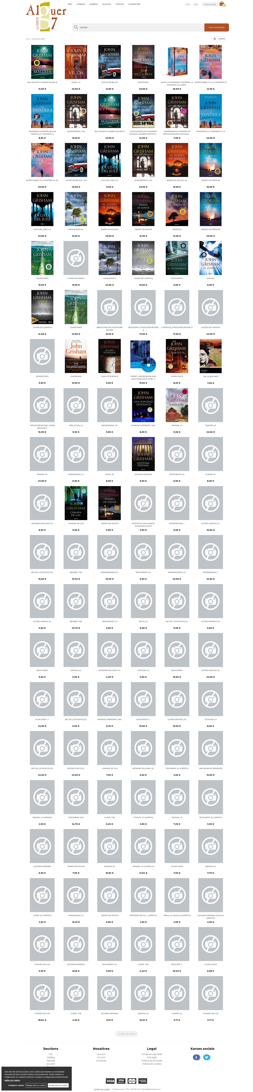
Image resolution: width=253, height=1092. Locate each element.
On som (120, 4)
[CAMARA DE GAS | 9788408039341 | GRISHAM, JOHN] (109, 748)
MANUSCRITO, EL (76, 229)
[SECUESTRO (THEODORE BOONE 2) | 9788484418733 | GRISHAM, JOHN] (143, 307)
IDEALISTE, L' (177, 964)
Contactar (134, 4)
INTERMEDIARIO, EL (109, 572)
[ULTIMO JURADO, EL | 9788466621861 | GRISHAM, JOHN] (42, 601)
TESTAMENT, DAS (76, 817)
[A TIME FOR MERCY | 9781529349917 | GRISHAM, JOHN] (76, 258)
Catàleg (81, 4)
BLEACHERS (42, 670)
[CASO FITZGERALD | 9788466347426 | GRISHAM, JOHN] (109, 356)
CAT (187, 4)
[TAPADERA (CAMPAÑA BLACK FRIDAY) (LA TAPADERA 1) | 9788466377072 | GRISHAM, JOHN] (42, 111)
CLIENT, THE (109, 817)
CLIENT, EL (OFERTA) (42, 915)
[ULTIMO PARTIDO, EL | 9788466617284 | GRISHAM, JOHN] (210, 601)
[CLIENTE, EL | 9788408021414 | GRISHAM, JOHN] (177, 993)
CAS (195, 4)
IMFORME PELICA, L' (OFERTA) (143, 915)
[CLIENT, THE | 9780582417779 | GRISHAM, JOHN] (109, 797)
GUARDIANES (42, 278)
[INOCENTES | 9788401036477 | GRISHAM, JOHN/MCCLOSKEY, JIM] (143, 62)
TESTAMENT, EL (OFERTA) (177, 768)
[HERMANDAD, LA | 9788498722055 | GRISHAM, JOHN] (76, 454)
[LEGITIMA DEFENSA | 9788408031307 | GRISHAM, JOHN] (76, 944)
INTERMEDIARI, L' (177, 523)
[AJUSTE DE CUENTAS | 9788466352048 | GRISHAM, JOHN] (42, 307)
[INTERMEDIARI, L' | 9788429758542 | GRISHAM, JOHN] (177, 503)
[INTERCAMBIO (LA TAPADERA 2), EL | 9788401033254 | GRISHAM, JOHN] (42, 160)
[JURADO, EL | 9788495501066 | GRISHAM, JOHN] (210, 846)
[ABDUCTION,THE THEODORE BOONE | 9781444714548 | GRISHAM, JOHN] (109, 307)
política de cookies (12, 1080)
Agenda (94, 4)
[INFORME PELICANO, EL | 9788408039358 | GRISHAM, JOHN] (143, 748)
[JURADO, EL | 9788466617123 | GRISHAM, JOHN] (76, 650)
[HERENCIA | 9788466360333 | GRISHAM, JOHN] (177, 209)
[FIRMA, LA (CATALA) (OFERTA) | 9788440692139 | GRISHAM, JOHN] (177, 895)
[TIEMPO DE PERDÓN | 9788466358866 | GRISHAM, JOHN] (210, 160)
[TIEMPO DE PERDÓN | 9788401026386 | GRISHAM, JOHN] (211, 209)
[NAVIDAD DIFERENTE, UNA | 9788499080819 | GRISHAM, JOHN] (143, 405)
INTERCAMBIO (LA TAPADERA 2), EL (42, 180)
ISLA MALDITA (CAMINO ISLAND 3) (42, 82)
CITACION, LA (143, 670)
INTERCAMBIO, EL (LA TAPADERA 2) (211, 82)
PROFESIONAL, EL (109, 425)
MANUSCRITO (110, 278)
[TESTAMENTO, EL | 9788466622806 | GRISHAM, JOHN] (143, 552)
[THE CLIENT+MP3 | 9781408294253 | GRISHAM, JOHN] (211, 356)
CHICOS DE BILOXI (109, 82)
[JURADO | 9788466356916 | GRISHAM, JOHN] (210, 258)
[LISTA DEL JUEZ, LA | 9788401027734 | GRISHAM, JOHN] (42, 209)
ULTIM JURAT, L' (42, 719)
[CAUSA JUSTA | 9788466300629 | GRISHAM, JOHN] (177, 846)
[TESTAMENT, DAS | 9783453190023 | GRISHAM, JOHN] (76, 797)
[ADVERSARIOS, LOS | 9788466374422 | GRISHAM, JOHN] (76, 111)
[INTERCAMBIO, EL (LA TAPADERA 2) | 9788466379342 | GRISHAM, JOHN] (210, 62)
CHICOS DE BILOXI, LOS (76, 180)
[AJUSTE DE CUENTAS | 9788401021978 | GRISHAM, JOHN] (210, 307)
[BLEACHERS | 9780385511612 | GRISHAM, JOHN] (177, 650)
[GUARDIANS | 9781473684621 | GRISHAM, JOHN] (76, 356)
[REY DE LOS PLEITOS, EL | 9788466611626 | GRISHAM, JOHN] (42, 748)
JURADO (211, 278)
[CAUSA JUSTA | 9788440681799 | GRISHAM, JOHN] (210, 944)
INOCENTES (143, 82)
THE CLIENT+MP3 (210, 376)
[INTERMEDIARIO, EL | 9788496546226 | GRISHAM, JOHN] (109, 552)
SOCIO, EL (109, 474)
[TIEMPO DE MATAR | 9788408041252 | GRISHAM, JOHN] (76, 846)
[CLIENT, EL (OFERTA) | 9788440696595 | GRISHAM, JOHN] (42, 895)
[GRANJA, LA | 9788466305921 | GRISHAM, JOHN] (177, 797)
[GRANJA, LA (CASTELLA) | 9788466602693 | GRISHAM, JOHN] (143, 846)
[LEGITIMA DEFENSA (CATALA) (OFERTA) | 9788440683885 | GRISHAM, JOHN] (210, 895)
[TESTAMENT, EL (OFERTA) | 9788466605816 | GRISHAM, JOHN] (210, 797)
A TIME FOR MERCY (76, 278)
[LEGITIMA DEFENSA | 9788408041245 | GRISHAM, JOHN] (42, 846)
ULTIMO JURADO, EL (210, 523)
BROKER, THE (76, 572)
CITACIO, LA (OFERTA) (143, 817)
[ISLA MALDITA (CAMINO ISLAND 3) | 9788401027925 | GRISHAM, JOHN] (110, 111)
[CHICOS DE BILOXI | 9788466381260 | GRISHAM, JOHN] (109, 62)
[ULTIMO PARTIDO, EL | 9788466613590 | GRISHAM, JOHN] (177, 699)
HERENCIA (177, 229)
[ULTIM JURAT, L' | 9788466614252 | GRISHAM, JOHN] (42, 699)
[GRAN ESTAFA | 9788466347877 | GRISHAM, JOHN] (42, 356)
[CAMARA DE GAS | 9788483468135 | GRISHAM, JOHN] (76, 503)
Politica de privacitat (151, 1060)
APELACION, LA (76, 425)
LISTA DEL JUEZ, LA (109, 180)
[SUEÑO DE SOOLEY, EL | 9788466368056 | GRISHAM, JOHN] (177, 160)
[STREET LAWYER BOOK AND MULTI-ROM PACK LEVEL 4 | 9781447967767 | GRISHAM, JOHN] (143, 356)
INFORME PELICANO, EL (42, 523)
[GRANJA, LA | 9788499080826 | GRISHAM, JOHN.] (177, 405)
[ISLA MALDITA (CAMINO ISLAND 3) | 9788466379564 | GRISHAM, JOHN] (42, 62)
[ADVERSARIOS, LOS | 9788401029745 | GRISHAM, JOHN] (143, 160)
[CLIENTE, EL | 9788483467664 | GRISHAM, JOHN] (210, 454)
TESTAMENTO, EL (177, 474)
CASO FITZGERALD (109, 376)
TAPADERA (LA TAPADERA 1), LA (210, 131)
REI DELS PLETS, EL (75, 768)
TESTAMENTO (177, 278)
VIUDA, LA (75, 82)
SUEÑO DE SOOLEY (109, 229)
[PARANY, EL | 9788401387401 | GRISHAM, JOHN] (42, 454)
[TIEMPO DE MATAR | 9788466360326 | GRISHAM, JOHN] (143, 209)
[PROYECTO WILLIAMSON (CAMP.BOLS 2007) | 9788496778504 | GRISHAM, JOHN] (143, 503)
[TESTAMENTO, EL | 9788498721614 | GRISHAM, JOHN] (177, 454)
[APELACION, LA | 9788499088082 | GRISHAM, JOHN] (76, 405)
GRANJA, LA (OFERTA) (42, 817)
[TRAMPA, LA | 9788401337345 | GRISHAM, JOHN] (210, 405)
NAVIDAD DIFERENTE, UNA (143, 425)
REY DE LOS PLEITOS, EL (42, 572)
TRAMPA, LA (210, 425)
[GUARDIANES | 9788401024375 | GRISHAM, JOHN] (76, 307)
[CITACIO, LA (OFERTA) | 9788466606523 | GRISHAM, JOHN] (143, 797)
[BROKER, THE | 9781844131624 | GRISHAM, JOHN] (76, 601)
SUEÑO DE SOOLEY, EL (177, 180)
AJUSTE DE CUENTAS (143, 278)
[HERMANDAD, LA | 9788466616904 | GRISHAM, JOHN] (109, 601)
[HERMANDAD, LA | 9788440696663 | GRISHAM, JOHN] (76, 895)
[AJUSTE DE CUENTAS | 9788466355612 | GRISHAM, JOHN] (143, 258)
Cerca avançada (217, 27)
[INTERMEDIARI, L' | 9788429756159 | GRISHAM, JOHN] (210, 552)
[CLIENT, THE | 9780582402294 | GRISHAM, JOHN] (143, 944)
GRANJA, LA (177, 425)
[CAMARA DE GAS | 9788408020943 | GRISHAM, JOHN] (210, 993)
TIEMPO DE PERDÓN (210, 180)
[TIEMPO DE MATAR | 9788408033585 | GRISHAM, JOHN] (109, 895)
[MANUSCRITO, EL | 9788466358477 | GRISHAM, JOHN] (76, 209)
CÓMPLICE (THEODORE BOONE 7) (177, 327)
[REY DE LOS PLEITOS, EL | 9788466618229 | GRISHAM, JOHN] (177, 601)
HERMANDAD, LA (76, 474)
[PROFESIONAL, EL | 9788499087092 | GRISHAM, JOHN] (109, 405)
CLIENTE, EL (210, 474)
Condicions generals (152, 1054)
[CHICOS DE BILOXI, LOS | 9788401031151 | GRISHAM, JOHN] (76, 160)
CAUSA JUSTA (177, 376)
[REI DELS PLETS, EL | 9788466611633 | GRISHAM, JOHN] (76, 748)
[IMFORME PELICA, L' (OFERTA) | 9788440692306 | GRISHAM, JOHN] (143, 895)
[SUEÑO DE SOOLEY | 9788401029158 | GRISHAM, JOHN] (110, 209)
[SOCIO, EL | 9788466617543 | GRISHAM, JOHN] (143, 601)
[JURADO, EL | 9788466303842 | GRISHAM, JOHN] (109, 846)
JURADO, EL (75, 670)
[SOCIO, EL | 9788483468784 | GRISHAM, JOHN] (109, 454)
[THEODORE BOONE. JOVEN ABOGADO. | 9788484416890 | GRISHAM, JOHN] (42, 405)
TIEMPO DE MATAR (143, 229)
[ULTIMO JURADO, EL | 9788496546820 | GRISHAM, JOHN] (210, 503)
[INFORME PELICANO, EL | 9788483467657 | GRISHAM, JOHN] (42, 503)
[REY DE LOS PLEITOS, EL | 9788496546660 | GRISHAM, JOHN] (42, 552)
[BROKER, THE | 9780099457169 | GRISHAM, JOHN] (76, 552)
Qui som (106, 4)
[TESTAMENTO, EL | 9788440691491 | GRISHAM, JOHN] (109, 944)
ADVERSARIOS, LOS (76, 131)
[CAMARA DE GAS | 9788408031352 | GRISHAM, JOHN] (42, 944)
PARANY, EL (42, 474)
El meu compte (210, 4)
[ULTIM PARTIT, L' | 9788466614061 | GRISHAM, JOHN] (143, 699)
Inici (70, 4)
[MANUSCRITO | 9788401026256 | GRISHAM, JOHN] (110, 258)
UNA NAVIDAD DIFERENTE (210, 768)
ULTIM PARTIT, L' (143, 719)
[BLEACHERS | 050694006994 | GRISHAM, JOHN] (42, 650)
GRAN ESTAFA (42, 376)
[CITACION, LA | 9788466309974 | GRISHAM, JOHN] (210, 699)
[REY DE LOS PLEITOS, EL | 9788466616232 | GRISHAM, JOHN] (76, 699)
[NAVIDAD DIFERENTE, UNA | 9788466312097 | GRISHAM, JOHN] (109, 699)
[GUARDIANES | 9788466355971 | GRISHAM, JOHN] (42, 258)
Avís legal (152, 1057)
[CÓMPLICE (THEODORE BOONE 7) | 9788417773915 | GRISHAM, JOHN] (177, 307)
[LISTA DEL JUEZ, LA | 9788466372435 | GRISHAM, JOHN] (109, 160)
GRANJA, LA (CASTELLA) (143, 866)
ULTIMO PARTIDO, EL (210, 621)
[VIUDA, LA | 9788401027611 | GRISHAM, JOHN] (76, 62)
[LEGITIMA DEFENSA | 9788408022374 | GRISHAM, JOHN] (109, 993)
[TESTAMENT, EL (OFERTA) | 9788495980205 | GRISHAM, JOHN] (177, 748)
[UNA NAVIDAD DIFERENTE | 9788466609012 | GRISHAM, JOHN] (210, 748)
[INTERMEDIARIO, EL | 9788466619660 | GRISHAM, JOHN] (177, 552)
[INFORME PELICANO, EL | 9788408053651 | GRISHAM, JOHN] (109, 650)
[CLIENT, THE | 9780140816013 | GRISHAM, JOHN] (76, 993)
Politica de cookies (151, 1064)
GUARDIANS (75, 376)
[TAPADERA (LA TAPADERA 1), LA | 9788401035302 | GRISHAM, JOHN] (211, 111)
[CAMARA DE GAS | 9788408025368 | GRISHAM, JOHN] (42, 993)
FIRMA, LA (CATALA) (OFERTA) (177, 915)
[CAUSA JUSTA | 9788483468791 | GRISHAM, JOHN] (177, 356)
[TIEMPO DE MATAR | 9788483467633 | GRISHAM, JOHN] (109, 503)
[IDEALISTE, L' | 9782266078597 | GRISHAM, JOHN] (177, 944)
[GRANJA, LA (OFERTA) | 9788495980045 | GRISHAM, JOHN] (42, 797)
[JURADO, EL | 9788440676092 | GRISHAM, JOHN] (143, 993)
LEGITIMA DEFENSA (143, 474)
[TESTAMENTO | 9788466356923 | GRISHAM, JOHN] (177, 258)
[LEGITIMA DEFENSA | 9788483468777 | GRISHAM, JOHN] (143, 454)
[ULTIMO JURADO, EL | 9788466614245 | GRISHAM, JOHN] (210, 650)
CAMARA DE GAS (76, 523)
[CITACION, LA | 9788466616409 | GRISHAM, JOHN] (143, 650)
